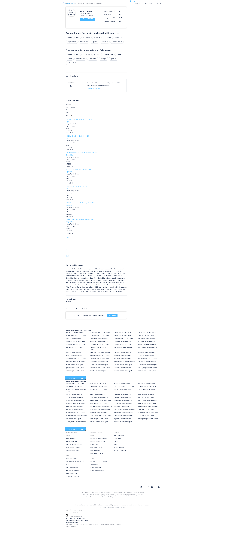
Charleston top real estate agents (147, 364)
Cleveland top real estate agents (99, 364)
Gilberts (70, 37)
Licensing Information (72, 522)
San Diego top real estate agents (99, 335)
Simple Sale (69, 464)
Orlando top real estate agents (74, 355)
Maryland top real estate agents (75, 400)
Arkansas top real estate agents (147, 383)
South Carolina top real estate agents (76, 415)
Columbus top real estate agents (123, 344)
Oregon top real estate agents (98, 412)
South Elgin (86, 37)
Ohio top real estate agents (146, 409)
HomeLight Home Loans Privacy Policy (77, 520)
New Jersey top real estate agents (123, 406)
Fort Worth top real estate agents (123, 347)
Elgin (77, 37)
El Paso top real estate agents (122, 355)
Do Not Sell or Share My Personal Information (113, 507)
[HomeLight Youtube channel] (151, 487)
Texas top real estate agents (146, 415)
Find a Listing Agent (71, 458)
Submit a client (94, 444)
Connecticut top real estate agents (124, 386)
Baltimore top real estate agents (147, 358)
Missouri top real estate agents (99, 403)
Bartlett (117, 37)
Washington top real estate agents (100, 355)
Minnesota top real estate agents (147, 400)
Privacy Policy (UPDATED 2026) (142, 505)
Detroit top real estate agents (122, 367)
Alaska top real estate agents (98, 383)
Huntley (109, 37)
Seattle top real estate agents (74, 347)
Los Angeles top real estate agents (100, 332)
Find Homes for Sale (71, 441)
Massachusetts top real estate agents (100, 400)
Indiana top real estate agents (122, 394)
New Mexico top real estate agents (148, 406)
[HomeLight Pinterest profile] (155, 486)
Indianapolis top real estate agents (100, 344)
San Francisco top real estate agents (76, 344)
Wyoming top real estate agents (123, 421)
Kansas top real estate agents (74, 397)
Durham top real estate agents (147, 371)
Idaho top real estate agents (74, 394)
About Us (137, 3)
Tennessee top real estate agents (123, 415)
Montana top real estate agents (123, 403)
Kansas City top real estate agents (99, 358)
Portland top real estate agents (147, 344)
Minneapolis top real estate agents (100, 367)
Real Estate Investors (120, 450)
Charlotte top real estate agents (99, 338)
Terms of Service (126, 505)
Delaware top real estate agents (147, 386)
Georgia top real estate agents (122, 389)
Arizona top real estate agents (122, 383)
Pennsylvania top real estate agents (124, 412)
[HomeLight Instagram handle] (148, 487)
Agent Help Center (95, 450)
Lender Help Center (95, 467)
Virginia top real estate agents (122, 418)
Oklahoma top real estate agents (75, 412)
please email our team (133, 496)
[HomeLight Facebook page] (144, 487)
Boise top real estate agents (98, 371)
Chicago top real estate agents (122, 332)
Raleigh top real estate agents (146, 352)
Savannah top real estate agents (123, 371)
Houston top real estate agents (147, 332)
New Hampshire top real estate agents (101, 406)
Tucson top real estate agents (146, 355)
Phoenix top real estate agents (122, 335)
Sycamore (105, 42)
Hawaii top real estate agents (146, 389)
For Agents (148, 3)
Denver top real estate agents (122, 341)
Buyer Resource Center (72, 450)
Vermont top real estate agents (99, 418)
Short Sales (71, 83)
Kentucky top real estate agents (99, 397)
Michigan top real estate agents (123, 400)
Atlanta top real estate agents (146, 341)
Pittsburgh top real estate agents (147, 367)
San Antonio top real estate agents (76, 335)
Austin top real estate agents (74, 338)
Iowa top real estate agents (146, 394)
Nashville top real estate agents (147, 338)
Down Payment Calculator (73, 447)
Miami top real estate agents (74, 352)
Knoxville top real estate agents (75, 371)
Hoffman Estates (117, 42)
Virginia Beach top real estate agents (124, 361)
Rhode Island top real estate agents (148, 412)
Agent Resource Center (96, 447)
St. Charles (97, 54)
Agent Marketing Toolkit (97, 453)
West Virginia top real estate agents (76, 421)
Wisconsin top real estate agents (99, 421)
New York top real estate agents (75, 332)
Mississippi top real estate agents (75, 403)
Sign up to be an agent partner (98, 438)
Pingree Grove (98, 37)
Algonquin (95, 42)
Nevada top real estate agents (74, 406)
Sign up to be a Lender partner (98, 461)
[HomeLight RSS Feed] (158, 487)
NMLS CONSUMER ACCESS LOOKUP (76, 518)
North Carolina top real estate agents (100, 409)
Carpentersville (72, 42)
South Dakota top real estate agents (100, 415)
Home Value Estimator (72, 467)
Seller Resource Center (72, 473)
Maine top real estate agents (146, 397)
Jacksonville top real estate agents (99, 341)
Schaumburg (83, 42)
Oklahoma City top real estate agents (100, 352)
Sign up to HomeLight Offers (98, 441)
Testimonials (117, 438)
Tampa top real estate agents (122, 352)
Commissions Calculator (73, 476)
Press (115, 444)
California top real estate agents (75, 386)
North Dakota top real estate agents (124, 409)
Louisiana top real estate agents (123, 397)
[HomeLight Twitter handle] (141, 487)
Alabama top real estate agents (75, 383)
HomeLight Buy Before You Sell (75, 461)
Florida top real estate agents (98, 389)
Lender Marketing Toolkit (97, 470)
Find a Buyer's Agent (71, 438)
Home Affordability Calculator (74, 444)
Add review (112, 315)
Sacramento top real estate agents (76, 358)
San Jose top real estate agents (147, 361)
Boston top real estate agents (122, 358)
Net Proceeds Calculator (73, 470)
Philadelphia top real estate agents (75, 341)
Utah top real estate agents (73, 418)
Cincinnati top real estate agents (123, 364)
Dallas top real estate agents (146, 335)
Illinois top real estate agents (98, 394)
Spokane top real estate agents (75, 367)
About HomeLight (119, 435)
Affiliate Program (119, 447)
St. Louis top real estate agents (75, 364)
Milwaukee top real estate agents (75, 361)
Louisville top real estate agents (99, 361)
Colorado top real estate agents (99, 386)
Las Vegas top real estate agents (123, 338)
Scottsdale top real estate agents (147, 347)
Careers (116, 441)
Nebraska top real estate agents (147, 403)
